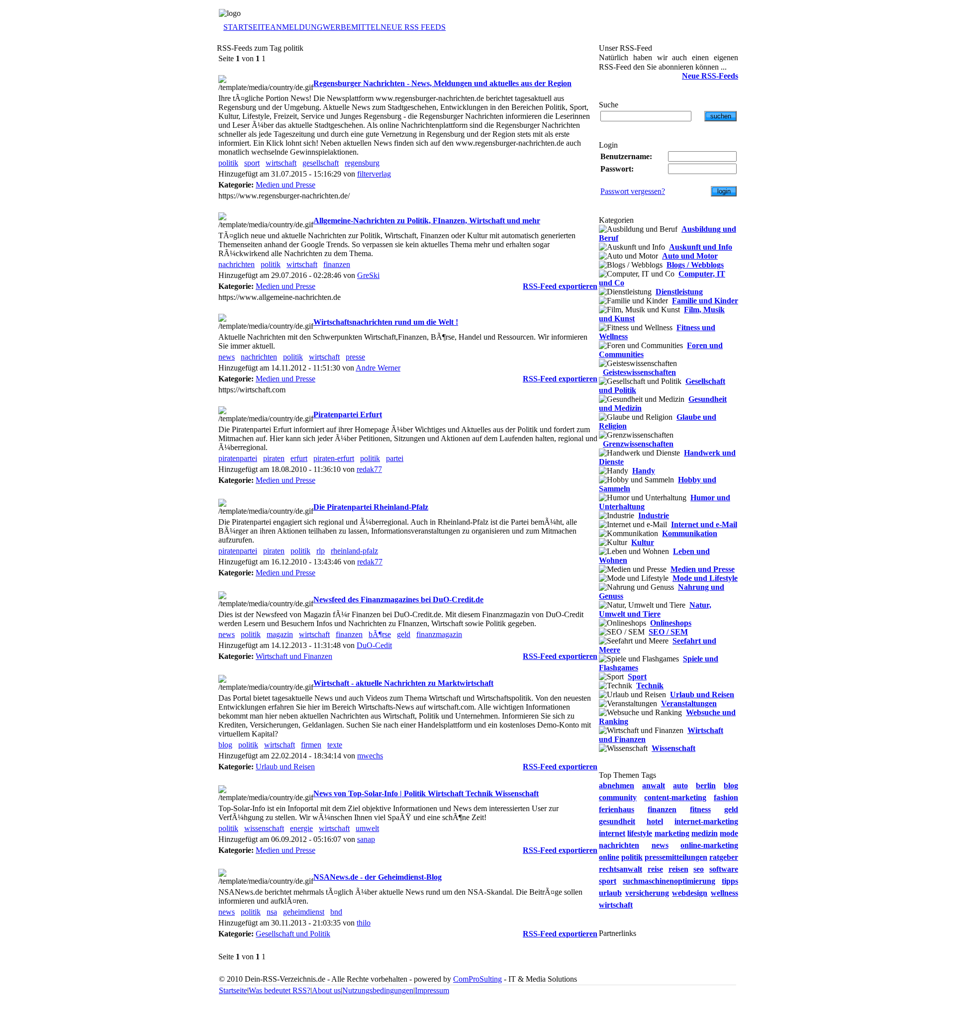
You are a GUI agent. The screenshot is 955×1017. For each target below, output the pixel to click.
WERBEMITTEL (352, 27)
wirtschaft (281, 163)
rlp (320, 551)
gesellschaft (320, 163)
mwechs (370, 755)
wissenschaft (264, 828)
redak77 (369, 469)
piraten (274, 458)
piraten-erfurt (333, 458)
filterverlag (374, 174)
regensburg (362, 163)
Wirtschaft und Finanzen (294, 656)
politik (228, 163)
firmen (311, 744)
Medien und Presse (285, 185)
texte (334, 744)
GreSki (368, 275)
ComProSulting (477, 979)
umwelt (367, 828)
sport (252, 163)
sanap (366, 839)
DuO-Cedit (374, 645)
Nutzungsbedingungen (377, 990)
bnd (336, 912)
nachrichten (236, 264)
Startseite (233, 990)
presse (355, 357)
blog (225, 744)
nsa (272, 912)
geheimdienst (303, 912)
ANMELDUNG (296, 27)
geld (403, 634)
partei (394, 458)
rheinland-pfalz (354, 551)
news (226, 357)
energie (301, 828)
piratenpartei (237, 458)
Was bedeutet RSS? (279, 990)
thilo (364, 923)
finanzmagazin (439, 634)
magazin (280, 634)
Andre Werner (378, 368)
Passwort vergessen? (632, 191)
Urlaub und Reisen (285, 766)
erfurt (298, 458)
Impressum (432, 990)
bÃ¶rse (380, 634)
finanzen (336, 264)
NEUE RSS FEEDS (413, 27)
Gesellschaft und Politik (293, 933)
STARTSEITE (246, 27)
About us (326, 990)
